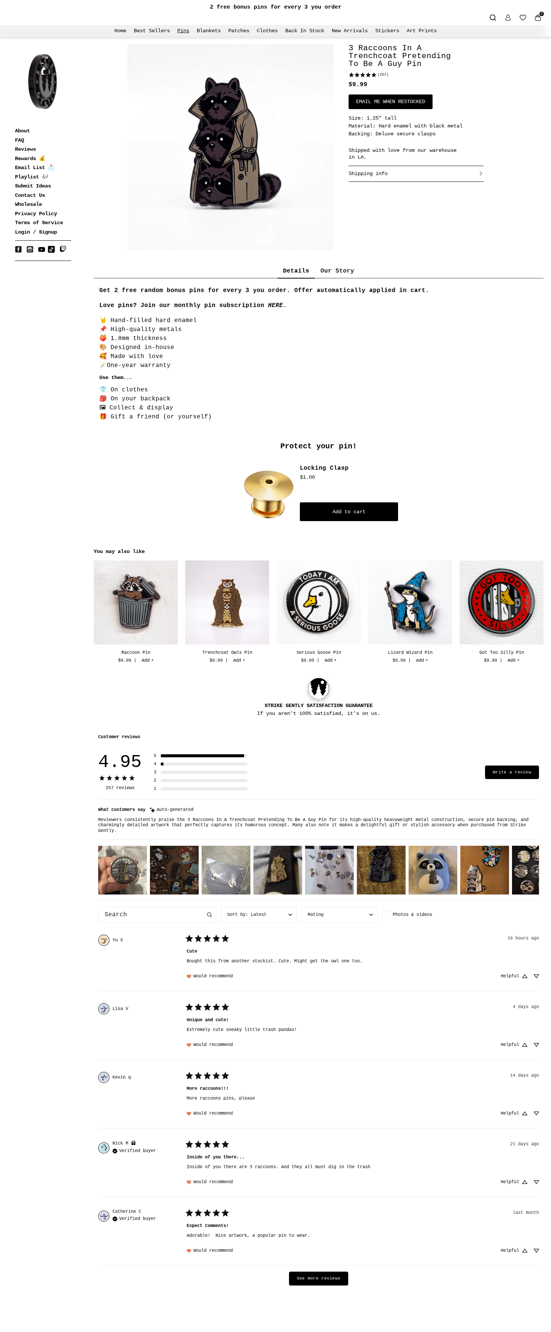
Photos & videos (412, 914)
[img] (171, 810)
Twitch (63, 249)
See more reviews (318, 1278)
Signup (48, 232)
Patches (238, 31)
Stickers (387, 31)
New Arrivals (350, 31)
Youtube (41, 249)
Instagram (30, 249)
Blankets (209, 31)
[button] (200, 756)
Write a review (512, 772)
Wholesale (28, 204)
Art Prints (422, 31)
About (22, 131)
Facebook (18, 249)
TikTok (51, 249)
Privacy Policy (36, 214)
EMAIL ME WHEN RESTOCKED (390, 102)
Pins (183, 31)
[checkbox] (420, 914)
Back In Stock (304, 31)
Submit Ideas (33, 186)
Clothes (267, 31)
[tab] (296, 271)
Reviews (25, 149)
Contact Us (30, 195)
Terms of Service (39, 223)
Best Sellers (152, 31)
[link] (368, 75)
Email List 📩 (34, 168)
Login (22, 232)
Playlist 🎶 (31, 177)
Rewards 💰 (30, 159)
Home (120, 31)
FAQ (19, 140)
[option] (136, 613)
